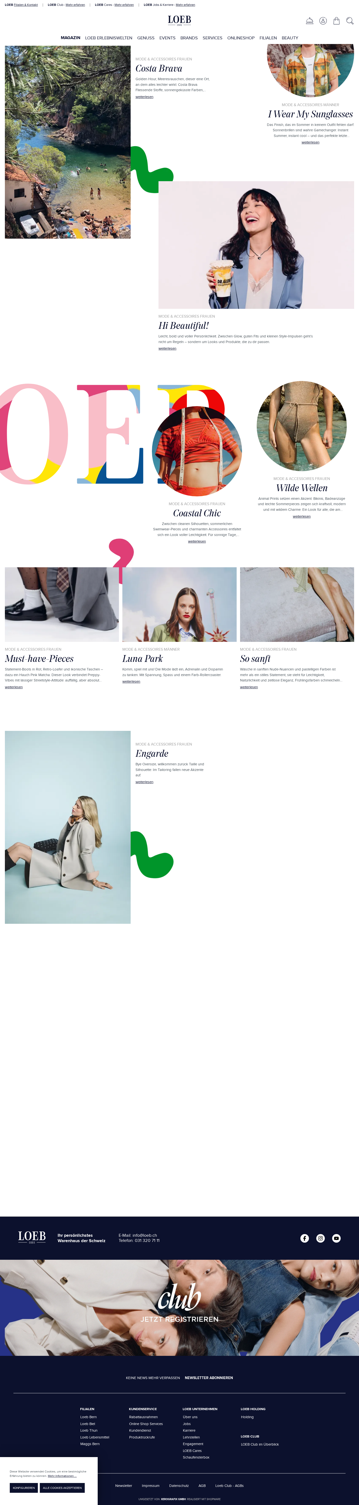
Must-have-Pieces (39, 658)
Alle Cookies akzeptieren (62, 1488)
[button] (323, 20)
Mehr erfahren (75, 5)
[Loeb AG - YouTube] (336, 1238)
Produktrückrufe (142, 1437)
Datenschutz (179, 1486)
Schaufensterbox (196, 1457)
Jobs (187, 1424)
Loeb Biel (87, 1424)
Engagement (193, 1444)
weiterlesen (144, 97)
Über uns (190, 1417)
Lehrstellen (191, 1437)
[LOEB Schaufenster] (309, 20)
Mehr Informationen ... (62, 1476)
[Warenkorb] (336, 20)
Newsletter (123, 1486)
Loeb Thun (88, 1430)
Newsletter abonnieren (209, 1378)
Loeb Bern (88, 1417)
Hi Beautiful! (183, 325)
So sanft (255, 658)
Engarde (152, 753)
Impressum (150, 1486)
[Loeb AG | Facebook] (304, 1238)
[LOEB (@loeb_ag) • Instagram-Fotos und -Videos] (320, 1238)
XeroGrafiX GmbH (173, 1499)
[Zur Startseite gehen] (179, 21)
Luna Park (142, 658)
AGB (202, 1486)
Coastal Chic (197, 513)
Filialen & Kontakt (26, 5)
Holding (247, 1417)
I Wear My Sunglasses (310, 114)
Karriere (189, 1430)
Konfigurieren (24, 1488)
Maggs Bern (90, 1444)
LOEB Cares (192, 1451)
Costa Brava (159, 68)
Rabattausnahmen (143, 1417)
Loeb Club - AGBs (229, 1486)
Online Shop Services (146, 1424)
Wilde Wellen (302, 488)
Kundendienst (140, 1430)
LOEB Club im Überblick (260, 1444)
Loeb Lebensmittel (94, 1437)
